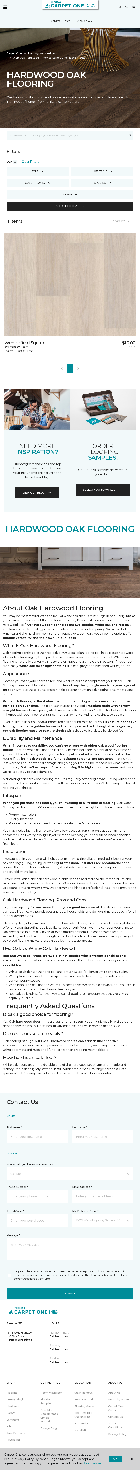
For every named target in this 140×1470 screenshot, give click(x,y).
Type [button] (35, 171)
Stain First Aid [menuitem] (83, 1399)
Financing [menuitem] (13, 1440)
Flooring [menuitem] (12, 1392)
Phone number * (17, 1187)
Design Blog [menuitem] (48, 1428)
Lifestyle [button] (100, 171)
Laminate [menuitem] (13, 1419)
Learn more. (93, 1463)
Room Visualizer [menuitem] (51, 1392)
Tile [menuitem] (9, 1426)
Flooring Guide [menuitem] (84, 1406)
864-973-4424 (83, 21)
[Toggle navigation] (5, 7)
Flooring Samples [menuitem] (46, 1401)
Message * (13, 1235)
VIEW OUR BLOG (33, 492)
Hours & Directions (19, 1339)
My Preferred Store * (85, 1211)
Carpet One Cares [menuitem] (116, 1408)
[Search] (129, 135)
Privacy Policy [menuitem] (117, 1434)
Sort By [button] (119, 221)
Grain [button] (67, 194)
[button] (119, 7)
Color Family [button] (35, 183)
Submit (70, 1293)
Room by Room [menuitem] (118, 1399)
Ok (115, 1459)
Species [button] (100, 183)
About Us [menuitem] (114, 1392)
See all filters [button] (67, 206)
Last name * (79, 1127)
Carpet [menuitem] (11, 1413)
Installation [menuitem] (81, 1430)
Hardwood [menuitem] (13, 1406)
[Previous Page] (61, 368)
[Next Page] (78, 368)
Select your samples (99, 489)
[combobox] (66, 135)
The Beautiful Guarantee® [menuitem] (83, 1414)
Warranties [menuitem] (81, 1423)
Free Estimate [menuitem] (16, 1433)
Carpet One (14, 53)
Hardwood (51, 53)
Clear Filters (30, 161)
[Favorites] (126, 7)
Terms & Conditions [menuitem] (115, 1425)
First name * (14, 1127)
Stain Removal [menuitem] (83, 1392)
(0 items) (133, 7)
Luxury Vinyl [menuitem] (15, 1399)
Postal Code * (15, 1211)
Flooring (33, 53)
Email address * (82, 1187)
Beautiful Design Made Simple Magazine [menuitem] (49, 1415)
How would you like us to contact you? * (32, 1164)
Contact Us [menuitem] (115, 1416)
